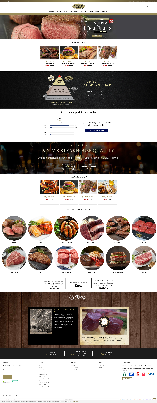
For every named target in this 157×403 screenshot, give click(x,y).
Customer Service (43, 374)
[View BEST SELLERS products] (144, 228)
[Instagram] (8, 1)
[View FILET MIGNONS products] (66, 258)
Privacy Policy (42, 376)
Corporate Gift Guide (76, 369)
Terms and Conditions (44, 386)
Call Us (52, 353)
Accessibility (42, 372)
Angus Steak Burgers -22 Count (69, 63)
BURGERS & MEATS (66, 242)
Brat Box (107, 197)
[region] (78, 27)
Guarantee (41, 388)
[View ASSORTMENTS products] (118, 228)
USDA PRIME (14, 272)
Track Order (101, 369)
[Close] (155, 401)
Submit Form (108, 354)
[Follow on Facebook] (3, 395)
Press (40, 365)
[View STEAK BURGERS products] (118, 258)
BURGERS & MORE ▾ (62, 11)
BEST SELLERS (74, 11)
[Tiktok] (10, 1)
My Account (102, 365)
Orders (100, 367)
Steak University (151, 1)
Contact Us (108, 353)
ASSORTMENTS (118, 242)
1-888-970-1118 (52, 354)
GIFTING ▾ (105, 11)
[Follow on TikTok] (19, 395)
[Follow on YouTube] (16, 395)
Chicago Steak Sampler (107, 63)
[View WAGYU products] (40, 258)
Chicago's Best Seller (49, 63)
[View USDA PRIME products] (14, 258)
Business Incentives (75, 372)
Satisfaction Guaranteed (140, 1)
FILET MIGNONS (66, 272)
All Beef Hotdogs (49, 197)
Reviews (41, 391)
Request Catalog (75, 365)
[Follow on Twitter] (6, 395)
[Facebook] (4, 1)
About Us (130, 1)
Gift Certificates (74, 367)
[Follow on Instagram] (10, 395)
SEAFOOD (40, 242)
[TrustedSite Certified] (6, 381)
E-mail (4, 369)
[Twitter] (1, 1)
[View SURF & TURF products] (92, 258)
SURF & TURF (92, 272)
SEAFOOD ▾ (84, 11)
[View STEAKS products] (14, 228)
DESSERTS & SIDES (95, 11)
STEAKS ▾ (52, 11)
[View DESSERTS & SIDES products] (92, 228)
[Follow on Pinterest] (13, 395)
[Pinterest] (6, 1)
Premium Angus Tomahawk (88, 63)
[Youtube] (13, 1)
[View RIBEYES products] (144, 258)
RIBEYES (144, 272)
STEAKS (14, 242)
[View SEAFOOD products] (40, 228)
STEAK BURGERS (118, 272)
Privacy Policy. (75, 401)
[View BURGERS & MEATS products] (66, 228)
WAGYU (40, 272)
